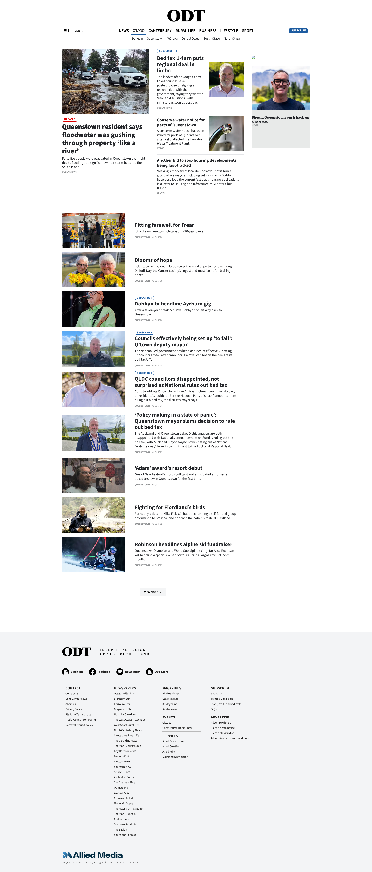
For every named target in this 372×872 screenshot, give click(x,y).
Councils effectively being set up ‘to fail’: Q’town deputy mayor (183, 341)
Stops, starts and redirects (226, 704)
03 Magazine (169, 704)
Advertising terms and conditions (230, 738)
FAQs (213, 709)
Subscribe (298, 30)
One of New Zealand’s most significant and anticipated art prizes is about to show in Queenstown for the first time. (181, 476)
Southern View (122, 767)
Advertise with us (221, 723)
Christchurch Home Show (177, 728)
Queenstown (155, 38)
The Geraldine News (125, 741)
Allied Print (168, 752)
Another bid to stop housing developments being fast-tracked (197, 162)
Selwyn (161, 193)
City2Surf (167, 723)
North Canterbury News (128, 730)
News (124, 31)
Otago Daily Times (124, 694)
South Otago (211, 38)
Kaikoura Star (122, 704)
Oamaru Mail (121, 788)
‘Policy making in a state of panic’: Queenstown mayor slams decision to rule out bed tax (185, 421)
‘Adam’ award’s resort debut (168, 468)
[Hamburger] (66, 30)
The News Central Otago (128, 809)
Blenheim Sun (122, 699)
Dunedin (137, 38)
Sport (247, 31)
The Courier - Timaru (126, 783)
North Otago (232, 38)
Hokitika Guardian (124, 714)
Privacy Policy (73, 709)
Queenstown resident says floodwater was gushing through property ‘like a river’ (102, 139)
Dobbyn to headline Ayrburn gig (173, 304)
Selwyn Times (122, 772)
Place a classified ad (222, 733)
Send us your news (76, 699)
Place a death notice (223, 728)
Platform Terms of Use (78, 714)
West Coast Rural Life (126, 725)
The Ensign (120, 830)
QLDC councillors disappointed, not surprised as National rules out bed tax (181, 382)
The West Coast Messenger (129, 720)
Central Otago (191, 38)
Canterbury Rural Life (126, 735)
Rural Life (185, 31)
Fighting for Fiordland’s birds (170, 507)
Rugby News (169, 709)
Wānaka (172, 38)
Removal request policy (79, 725)
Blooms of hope (153, 260)
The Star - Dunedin (125, 814)
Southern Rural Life (125, 824)
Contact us (71, 694)
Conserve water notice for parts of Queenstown (181, 122)
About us (70, 704)
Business (207, 31)
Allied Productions (173, 741)
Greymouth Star (123, 709)
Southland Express (125, 835)
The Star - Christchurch (127, 746)
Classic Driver (170, 699)
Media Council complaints (80, 720)
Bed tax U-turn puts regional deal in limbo (180, 64)
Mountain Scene (123, 803)
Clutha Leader (122, 819)
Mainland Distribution (175, 757)
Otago (139, 31)
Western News (122, 762)
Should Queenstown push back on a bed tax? (280, 119)
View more (151, 592)
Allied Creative (170, 746)
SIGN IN (79, 31)
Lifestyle (229, 31)
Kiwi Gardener (170, 694)
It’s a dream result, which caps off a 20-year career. (170, 231)
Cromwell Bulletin (124, 798)
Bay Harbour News (125, 751)
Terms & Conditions (222, 699)
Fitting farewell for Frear (164, 225)
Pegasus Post (121, 756)
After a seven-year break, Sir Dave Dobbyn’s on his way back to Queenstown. (178, 312)
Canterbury (160, 31)
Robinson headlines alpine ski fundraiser (183, 544)
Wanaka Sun (121, 793)
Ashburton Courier (124, 777)
